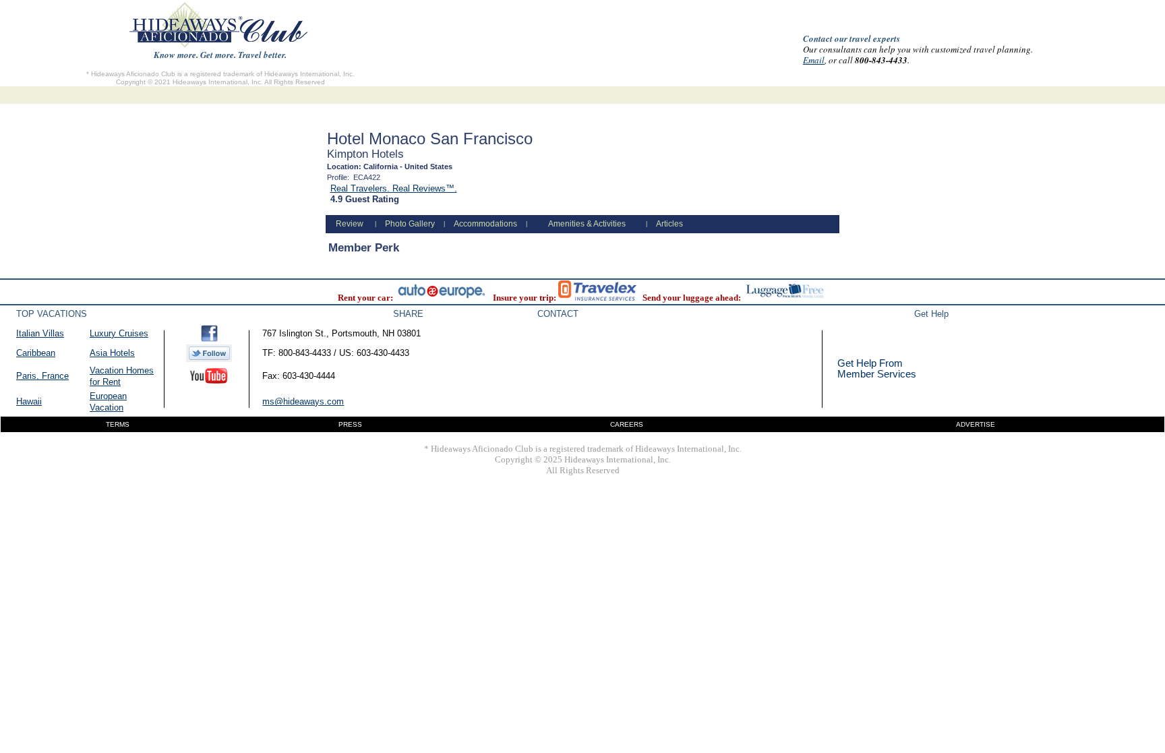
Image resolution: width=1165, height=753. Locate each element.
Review (349, 224)
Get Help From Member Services (876, 368)
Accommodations (485, 224)
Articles (669, 224)
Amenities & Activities (587, 224)
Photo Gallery (410, 224)
